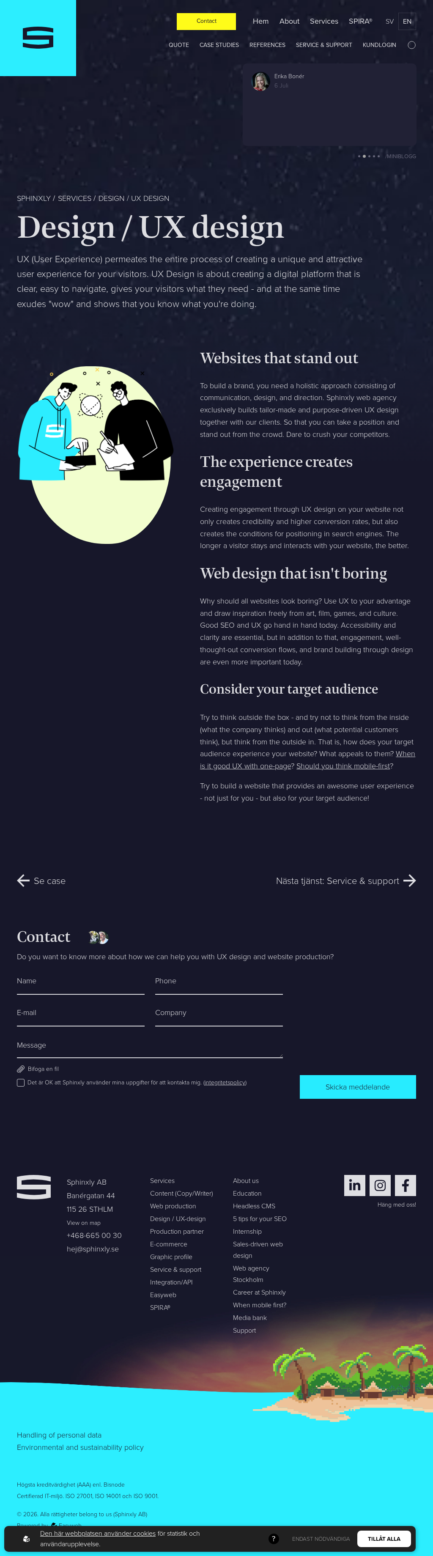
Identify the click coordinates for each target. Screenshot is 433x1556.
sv (390, 21)
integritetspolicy (225, 1082)
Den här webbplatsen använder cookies (98, 1533)
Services (74, 198)
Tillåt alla (384, 1539)
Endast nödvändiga (321, 1539)
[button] (359, 156)
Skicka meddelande (358, 1086)
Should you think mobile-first (343, 765)
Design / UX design (134, 198)
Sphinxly (34, 198)
